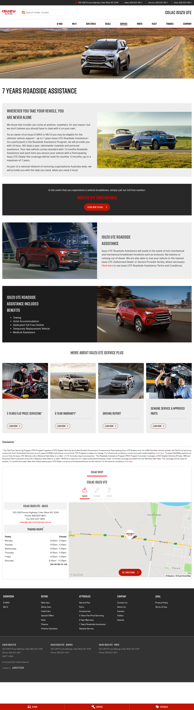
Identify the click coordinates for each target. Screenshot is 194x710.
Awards (120, 620)
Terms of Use (161, 607)
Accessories (84, 611)
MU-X (74, 24)
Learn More (13, 426)
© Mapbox (170, 576)
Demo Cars (46, 607)
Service (123, 24)
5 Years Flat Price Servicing (91, 615)
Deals (108, 24)
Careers (120, 611)
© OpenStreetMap (183, 576)
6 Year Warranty (86, 620)
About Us (121, 607)
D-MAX (60, 24)
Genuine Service (86, 628)
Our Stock (91, 24)
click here (160, 453)
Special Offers (47, 615)
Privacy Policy (161, 603)
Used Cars (46, 611)
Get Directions (128, 572)
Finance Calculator (49, 628)
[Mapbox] (77, 575)
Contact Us (122, 603)
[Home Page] (8, 12)
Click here (107, 265)
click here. (128, 461)
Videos (120, 615)
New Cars (45, 603)
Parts (139, 24)
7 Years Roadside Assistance (92, 624)
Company (187, 24)
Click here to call (95, 207)
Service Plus (84, 603)
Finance (170, 24)
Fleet (154, 24)
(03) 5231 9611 (39, 515)
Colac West (97, 472)
